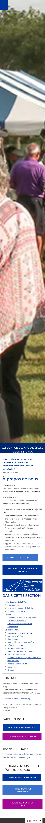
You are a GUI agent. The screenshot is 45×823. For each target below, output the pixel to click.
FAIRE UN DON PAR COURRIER (22, 736)
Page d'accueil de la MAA (15, 601)
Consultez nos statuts (20, 557)
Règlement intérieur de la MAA (21, 608)
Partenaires (23, 462)
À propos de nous (12, 605)
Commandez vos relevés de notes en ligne (20, 754)
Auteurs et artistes (15, 635)
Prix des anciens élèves (17, 663)
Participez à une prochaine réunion (22, 570)
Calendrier (12, 666)
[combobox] (33, 820)
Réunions (11, 669)
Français (34, 820)
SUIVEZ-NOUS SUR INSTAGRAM (23, 790)
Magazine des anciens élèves (20, 632)
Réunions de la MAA (16, 611)
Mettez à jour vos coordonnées (21, 642)
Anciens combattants (16, 648)
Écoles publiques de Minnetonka (17, 459)
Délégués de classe (16, 645)
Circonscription (9, 462)
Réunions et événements (15, 654)
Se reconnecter (11, 629)
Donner (8, 614)
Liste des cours (14, 639)
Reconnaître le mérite (17, 620)
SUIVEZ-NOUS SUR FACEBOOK (22, 777)
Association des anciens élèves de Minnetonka (22, 449)
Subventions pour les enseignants (22, 617)
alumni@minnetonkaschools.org (16, 698)
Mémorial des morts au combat (21, 651)
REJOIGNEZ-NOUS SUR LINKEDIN (22, 804)
